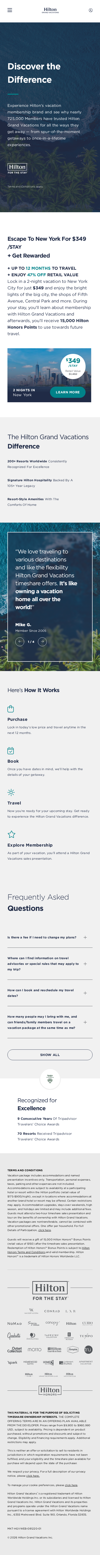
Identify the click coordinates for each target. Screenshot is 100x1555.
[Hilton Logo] (50, 1290)
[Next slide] (42, 641)
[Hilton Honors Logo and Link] (50, 1391)
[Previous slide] (19, 641)
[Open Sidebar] (9, 10)
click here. (33, 1475)
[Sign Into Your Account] (91, 10)
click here (44, 1230)
